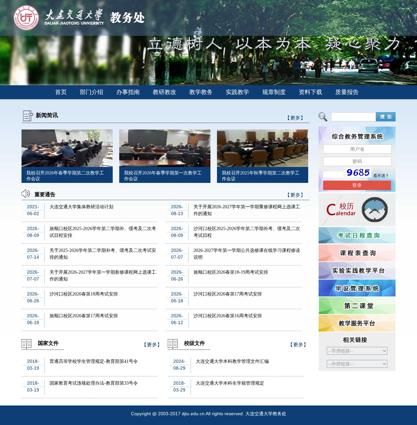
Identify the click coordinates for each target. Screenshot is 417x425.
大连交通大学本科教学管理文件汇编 (232, 361)
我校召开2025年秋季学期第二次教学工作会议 (260, 176)
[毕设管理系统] (357, 288)
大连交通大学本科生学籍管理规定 (230, 383)
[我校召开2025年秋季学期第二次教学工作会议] (262, 165)
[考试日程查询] (357, 235)
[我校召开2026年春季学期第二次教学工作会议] (67, 165)
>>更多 (295, 196)
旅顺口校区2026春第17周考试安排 (84, 315)
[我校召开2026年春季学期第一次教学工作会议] (164, 165)
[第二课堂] (357, 305)
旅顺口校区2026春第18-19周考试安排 (231, 272)
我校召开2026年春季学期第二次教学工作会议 (65, 176)
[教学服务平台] (357, 323)
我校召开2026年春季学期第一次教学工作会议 (163, 176)
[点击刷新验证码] (358, 176)
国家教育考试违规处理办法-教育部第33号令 (94, 383)
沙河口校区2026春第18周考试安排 (84, 294)
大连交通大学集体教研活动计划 (81, 206)
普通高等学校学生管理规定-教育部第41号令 (94, 361)
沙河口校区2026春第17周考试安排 (228, 294)
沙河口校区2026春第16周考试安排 (228, 315)
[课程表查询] (357, 252)
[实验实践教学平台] (357, 270)
